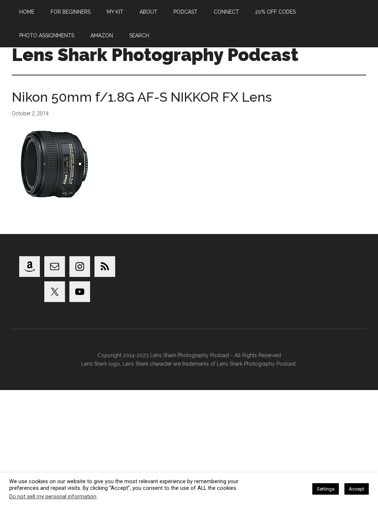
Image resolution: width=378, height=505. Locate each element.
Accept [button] (356, 489)
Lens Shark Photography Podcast (155, 54)
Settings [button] (325, 489)
